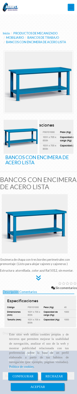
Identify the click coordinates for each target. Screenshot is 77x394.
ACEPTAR (37, 387)
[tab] (11, 292)
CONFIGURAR (23, 376)
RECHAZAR (54, 376)
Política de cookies (21, 366)
